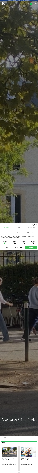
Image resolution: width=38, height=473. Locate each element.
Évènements (10, 438)
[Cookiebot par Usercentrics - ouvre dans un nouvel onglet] (32, 225)
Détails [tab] (19, 227)
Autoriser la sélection (19, 247)
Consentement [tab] (6, 227)
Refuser (7, 247)
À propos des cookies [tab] (31, 227)
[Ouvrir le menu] (34, 4)
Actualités (3, 438)
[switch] (14, 243)
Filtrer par (3, 442)
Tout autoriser (31, 247)
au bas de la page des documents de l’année (24, 0)
